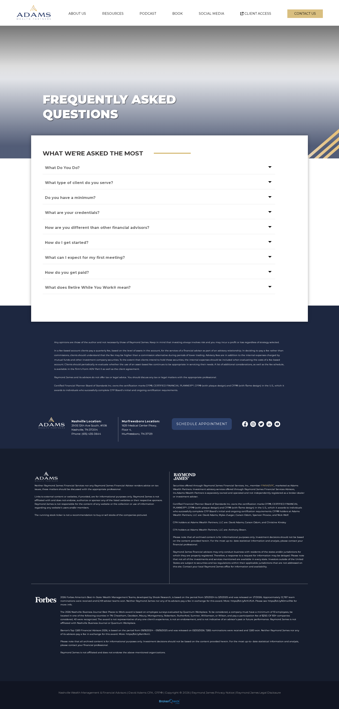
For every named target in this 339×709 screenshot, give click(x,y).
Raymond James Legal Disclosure (258, 692)
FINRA (264, 485)
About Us (77, 14)
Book (177, 14)
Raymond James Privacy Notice (213, 692)
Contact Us (305, 14)
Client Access (257, 14)
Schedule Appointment (201, 424)
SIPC (271, 485)
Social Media (211, 14)
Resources (113, 14)
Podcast (148, 14)
